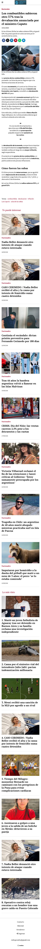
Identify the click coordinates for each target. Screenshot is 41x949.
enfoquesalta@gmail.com (20, 940)
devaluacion (22, 199)
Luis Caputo (6, 202)
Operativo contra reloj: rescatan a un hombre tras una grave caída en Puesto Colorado (20, 905)
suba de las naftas (17, 202)
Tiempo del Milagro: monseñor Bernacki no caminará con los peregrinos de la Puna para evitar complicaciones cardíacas (20, 784)
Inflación (31, 199)
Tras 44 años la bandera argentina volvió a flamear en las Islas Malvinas (19, 383)
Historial (20, 926)
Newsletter (20, 930)
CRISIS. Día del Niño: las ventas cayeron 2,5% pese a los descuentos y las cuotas (20, 428)
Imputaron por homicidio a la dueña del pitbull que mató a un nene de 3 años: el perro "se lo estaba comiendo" (20, 575)
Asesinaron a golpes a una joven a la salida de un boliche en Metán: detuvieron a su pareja (19, 827)
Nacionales (6, 9)
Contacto (20, 922)
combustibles (12, 199)
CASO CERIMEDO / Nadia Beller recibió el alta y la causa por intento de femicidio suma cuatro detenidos (20, 292)
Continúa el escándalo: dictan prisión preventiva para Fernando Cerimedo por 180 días (20, 338)
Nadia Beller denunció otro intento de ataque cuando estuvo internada (17, 245)
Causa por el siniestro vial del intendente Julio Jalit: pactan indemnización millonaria (20, 667)
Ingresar (21, 933)
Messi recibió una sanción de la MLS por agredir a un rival (20, 704)
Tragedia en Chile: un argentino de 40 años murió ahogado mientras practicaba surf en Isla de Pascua (20, 526)
